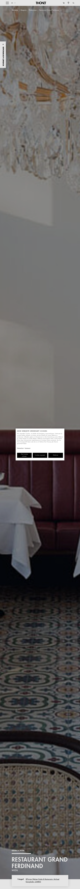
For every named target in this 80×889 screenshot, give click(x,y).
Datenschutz (20, 448)
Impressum (27, 448)
